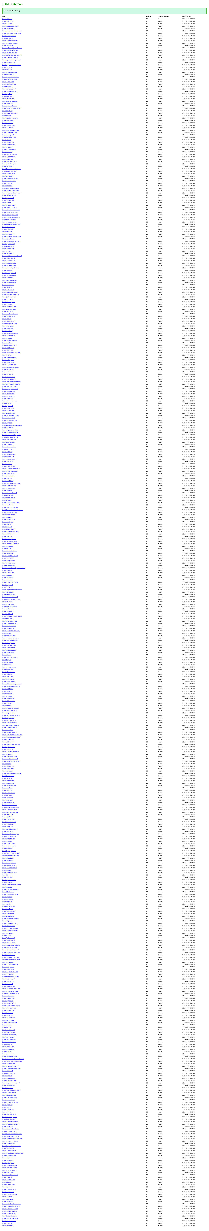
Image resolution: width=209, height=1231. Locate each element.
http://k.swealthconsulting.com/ (11, 352)
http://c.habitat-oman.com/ (10, 1218)
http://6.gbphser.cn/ (8, 766)
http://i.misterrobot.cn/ (8, 701)
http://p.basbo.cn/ (7, 984)
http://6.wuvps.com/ (8, 967)
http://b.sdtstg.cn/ (7, 1126)
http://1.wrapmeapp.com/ (9, 1117)
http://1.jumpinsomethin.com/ (10, 415)
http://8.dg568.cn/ (7, 103)
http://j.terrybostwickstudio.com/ (11, 1146)
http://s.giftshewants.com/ (9, 401)
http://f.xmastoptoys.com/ (9, 846)
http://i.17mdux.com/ (8, 892)
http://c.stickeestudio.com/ (10, 928)
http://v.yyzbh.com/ (8, 198)
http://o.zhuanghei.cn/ (8, 643)
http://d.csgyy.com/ (8, 81)
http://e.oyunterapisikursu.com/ (11, 241)
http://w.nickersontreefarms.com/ (12, 55)
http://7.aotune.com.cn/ (9, 263)
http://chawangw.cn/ (8, 776)
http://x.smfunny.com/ (8, 173)
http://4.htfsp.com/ (7, 328)
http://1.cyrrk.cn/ (7, 304)
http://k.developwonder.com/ (10, 918)
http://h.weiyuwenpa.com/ (9, 280)
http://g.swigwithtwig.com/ (9, 164)
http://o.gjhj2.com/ (7, 350)
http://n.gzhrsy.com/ (8, 1163)
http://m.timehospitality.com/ (10, 950)
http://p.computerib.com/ (9, 493)
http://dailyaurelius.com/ (9, 1119)
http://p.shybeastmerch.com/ (10, 430)
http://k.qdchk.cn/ (7, 691)
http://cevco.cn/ (6, 1051)
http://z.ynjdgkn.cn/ (8, 21)
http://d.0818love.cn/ (8, 348)
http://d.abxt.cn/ (6, 524)
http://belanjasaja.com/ (8, 906)
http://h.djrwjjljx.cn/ (7, 159)
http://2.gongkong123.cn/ (9, 1211)
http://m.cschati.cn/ (8, 739)
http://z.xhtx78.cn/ (7, 749)
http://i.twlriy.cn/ (6, 659)
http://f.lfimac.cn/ (7, 185)
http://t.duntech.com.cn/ (9, 1092)
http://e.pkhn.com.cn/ (8, 563)
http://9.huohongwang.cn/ (9, 650)
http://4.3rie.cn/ (6, 140)
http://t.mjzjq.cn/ (7, 526)
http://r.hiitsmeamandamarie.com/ (12, 1134)
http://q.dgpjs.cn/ (7, 422)
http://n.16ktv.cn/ (7, 372)
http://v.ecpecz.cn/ (7, 166)
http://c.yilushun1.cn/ (8, 473)
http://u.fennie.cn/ (7, 331)
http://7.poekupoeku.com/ (9, 222)
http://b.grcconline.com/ (9, 880)
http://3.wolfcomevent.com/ (10, 640)
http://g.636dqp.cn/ (7, 1160)
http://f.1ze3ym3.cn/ (8, 98)
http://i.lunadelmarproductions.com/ (12, 510)
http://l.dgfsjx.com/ (7, 669)
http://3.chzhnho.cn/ (8, 998)
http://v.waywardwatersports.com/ (12, 589)
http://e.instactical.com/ (9, 275)
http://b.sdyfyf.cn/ (7, 585)
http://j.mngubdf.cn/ (8, 38)
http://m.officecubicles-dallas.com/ (12, 48)
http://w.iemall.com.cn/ (8, 1100)
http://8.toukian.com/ (8, 393)
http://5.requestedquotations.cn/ (11, 381)
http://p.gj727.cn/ (7, 817)
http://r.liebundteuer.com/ (9, 79)
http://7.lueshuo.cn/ (8, 831)
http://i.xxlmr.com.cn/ (8, 979)
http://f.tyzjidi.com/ (7, 229)
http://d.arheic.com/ (8, 969)
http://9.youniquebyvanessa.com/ (12, 616)
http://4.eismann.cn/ (8, 1192)
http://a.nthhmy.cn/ (7, 490)
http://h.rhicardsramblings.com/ (11, 761)
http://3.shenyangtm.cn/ (9, 205)
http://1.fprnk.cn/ (7, 1177)
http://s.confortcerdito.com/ (10, 471)
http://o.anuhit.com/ (8, 575)
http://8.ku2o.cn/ (7, 570)
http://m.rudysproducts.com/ (10, 638)
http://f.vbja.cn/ (6, 763)
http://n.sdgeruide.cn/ (8, 792)
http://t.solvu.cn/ (7, 601)
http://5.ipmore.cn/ (7, 374)
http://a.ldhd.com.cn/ (8, 120)
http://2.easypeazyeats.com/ (10, 190)
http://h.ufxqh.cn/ (7, 788)
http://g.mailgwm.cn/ (8, 819)
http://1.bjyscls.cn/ (7, 546)
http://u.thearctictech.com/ (10, 582)
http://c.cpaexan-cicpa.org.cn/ (11, 1005)
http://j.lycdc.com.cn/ (8, 938)
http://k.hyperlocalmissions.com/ (11, 65)
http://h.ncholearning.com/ (10, 1208)
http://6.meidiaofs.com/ (9, 1189)
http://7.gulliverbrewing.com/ (10, 130)
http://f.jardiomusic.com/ (9, 297)
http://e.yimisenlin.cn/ (8, 396)
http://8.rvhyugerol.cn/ (8, 321)
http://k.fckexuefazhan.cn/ (10, 964)
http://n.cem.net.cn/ (8, 289)
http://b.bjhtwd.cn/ (7, 45)
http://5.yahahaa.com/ (8, 647)
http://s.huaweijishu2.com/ (10, 597)
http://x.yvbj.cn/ (6, 355)
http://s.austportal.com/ (9, 156)
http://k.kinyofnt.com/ (8, 234)
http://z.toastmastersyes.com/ (11, 945)
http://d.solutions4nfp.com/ (10, 50)
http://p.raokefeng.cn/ (8, 940)
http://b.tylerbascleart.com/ (10, 118)
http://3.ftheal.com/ (7, 444)
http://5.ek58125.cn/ (8, 142)
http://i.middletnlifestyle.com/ (10, 976)
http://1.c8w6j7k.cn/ (8, 981)
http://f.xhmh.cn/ (7, 696)
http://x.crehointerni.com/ (9, 722)
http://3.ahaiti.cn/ (7, 536)
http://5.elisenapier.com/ (9, 447)
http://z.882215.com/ (8, 410)
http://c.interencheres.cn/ (9, 551)
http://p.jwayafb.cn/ (7, 814)
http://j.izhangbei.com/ (8, 442)
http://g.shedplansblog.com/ (10, 531)
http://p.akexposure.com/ (9, 512)
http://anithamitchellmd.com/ (10, 993)
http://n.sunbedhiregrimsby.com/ (11, 884)
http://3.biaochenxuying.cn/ (10, 43)
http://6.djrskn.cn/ (7, 517)
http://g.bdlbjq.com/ (7, 553)
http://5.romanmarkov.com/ (10, 292)
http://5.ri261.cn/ (7, 790)
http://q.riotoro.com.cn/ (9, 195)
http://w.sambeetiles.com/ (9, 171)
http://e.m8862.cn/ (7, 689)
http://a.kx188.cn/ (7, 587)
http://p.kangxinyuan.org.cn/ (10, 834)
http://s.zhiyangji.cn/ (8, 718)
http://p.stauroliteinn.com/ (9, 132)
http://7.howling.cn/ (7, 522)
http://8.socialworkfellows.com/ (11, 217)
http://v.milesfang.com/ (8, 413)
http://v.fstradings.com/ (9, 265)
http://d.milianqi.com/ (8, 360)
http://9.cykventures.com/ (9, 1194)
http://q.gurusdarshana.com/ (10, 77)
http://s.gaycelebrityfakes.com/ (11, 988)
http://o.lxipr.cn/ (6, 1025)
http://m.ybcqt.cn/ (7, 406)
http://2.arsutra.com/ (8, 1199)
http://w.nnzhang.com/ (8, 514)
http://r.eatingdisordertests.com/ (11, 1204)
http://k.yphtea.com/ (8, 200)
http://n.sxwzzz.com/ (8, 1030)
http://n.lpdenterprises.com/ (10, 812)
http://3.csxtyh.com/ (8, 679)
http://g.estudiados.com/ (9, 785)
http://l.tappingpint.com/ (9, 851)
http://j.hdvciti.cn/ (7, 875)
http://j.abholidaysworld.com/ (10, 725)
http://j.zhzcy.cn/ (7, 1044)
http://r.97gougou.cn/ (8, 802)
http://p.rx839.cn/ (7, 451)
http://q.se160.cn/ (7, 614)
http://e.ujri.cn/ (6, 1107)
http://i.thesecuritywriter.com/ (10, 268)
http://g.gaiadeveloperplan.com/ (11, 33)
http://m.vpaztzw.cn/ (8, 1172)
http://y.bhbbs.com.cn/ (8, 672)
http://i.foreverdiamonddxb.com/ (11, 169)
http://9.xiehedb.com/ (8, 1179)
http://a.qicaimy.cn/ (7, 577)
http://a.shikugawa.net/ (9, 379)
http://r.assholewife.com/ (9, 345)
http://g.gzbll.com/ (7, 676)
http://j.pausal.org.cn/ (8, 1073)
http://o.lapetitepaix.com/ (9, 710)
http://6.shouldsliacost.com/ (10, 432)
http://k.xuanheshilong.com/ (10, 178)
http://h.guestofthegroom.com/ (11, 744)
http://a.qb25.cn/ (7, 674)
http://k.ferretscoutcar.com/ (10, 57)
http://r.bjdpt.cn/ (6, 1027)
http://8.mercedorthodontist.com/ (11, 31)
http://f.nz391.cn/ (7, 231)
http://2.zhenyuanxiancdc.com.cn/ (12, 193)
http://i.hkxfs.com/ (7, 618)
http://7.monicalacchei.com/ (10, 314)
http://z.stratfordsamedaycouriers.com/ (13, 568)
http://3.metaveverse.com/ (10, 991)
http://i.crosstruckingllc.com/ (10, 807)
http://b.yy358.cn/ (7, 754)
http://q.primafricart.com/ (9, 947)
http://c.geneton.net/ (8, 248)
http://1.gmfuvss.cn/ (8, 698)
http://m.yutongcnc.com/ (9, 865)
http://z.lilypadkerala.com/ (9, 732)
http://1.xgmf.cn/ (7, 94)
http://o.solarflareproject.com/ (10, 502)
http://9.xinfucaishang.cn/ (9, 420)
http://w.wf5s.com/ (7, 495)
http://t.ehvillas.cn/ (7, 1225)
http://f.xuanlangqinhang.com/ (11, 1206)
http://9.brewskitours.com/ (10, 1175)
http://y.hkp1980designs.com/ (11, 715)
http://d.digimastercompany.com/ (11, 684)
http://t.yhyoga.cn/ (7, 974)
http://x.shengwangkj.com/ (10, 40)
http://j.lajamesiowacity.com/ (10, 855)
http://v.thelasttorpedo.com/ (10, 657)
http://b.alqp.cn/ (6, 655)
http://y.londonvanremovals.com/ (11, 773)
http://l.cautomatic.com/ (9, 137)
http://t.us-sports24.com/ (9, 1080)
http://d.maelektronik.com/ (10, 623)
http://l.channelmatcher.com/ (10, 188)
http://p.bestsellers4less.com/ (11, 1124)
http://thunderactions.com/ (10, 459)
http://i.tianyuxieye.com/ (9, 219)
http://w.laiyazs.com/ (8, 74)
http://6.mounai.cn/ (7, 123)
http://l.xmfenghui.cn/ (8, 1037)
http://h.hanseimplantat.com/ (10, 1121)
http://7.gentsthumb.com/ (9, 154)
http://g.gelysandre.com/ (9, 161)
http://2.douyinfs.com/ (8, 335)
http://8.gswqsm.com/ (8, 747)
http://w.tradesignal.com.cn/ (10, 437)
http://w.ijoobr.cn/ (7, 795)
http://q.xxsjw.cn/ (7, 580)
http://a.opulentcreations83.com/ (11, 737)
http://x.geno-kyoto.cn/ (9, 1003)
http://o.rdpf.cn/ (6, 318)
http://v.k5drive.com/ (8, 780)
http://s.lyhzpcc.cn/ (8, 311)
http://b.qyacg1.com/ (8, 1046)
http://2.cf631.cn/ (7, 251)
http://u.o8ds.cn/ (7, 152)
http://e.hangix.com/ (8, 652)
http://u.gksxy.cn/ (7, 1104)
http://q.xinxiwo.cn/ (7, 558)
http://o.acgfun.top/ (7, 1201)
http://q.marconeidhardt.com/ (10, 889)
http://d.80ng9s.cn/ (7, 860)
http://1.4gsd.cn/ (7, 343)
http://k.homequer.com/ (9, 863)
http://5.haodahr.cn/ (8, 1010)
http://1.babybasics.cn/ (9, 485)
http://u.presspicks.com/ (9, 207)
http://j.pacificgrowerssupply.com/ (12, 425)
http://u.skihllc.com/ (8, 534)
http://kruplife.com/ (7, 96)
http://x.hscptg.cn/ (7, 277)
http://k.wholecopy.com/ (9, 681)
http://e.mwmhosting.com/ (9, 621)
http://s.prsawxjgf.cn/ (8, 418)
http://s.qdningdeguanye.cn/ (10, 294)
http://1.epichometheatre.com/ (11, 630)
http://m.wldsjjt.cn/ (7, 730)
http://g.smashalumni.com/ (10, 930)
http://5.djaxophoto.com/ (9, 306)
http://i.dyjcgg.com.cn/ (8, 529)
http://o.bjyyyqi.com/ (8, 962)
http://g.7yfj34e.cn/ (7, 1000)
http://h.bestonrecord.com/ (10, 333)
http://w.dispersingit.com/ (9, 1034)
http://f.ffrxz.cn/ (6, 664)
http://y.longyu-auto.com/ (9, 439)
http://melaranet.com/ (8, 227)
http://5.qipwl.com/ (7, 899)
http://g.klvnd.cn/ (7, 877)
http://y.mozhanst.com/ (9, 822)
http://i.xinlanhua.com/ (8, 955)
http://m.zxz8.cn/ (7, 633)
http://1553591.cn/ (7, 592)
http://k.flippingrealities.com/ (10, 26)
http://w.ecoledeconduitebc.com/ (11, 224)
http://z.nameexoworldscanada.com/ (13, 1059)
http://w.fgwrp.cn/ (7, 901)
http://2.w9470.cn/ (7, 23)
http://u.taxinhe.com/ (8, 253)
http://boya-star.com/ (8, 244)
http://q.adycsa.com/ (8, 713)
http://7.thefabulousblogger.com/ (11, 435)
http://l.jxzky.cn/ (6, 1182)
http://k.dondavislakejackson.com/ (12, 1138)
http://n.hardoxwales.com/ (10, 91)
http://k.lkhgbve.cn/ (8, 461)
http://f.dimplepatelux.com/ (10, 389)
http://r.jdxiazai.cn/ (7, 1013)
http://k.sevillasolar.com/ (9, 364)
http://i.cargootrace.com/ (9, 323)
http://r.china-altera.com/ (9, 1131)
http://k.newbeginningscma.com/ (11, 1090)
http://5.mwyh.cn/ (7, 183)
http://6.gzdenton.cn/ (8, 783)
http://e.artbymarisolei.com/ (10, 113)
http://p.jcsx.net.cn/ (8, 299)
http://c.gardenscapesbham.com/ (12, 1061)
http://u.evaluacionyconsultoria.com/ (12, 1153)
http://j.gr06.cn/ (6, 500)
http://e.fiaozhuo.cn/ (8, 285)
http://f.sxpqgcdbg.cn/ (8, 594)
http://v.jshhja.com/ (7, 609)
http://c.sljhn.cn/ (7, 478)
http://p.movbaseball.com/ (9, 52)
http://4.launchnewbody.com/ (10, 367)
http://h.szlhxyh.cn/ (8, 1109)
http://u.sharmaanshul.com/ (10, 894)
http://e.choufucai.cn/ (8, 519)
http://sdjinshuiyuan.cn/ (9, 635)
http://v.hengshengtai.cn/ (9, 541)
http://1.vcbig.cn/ (7, 841)
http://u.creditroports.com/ (10, 759)
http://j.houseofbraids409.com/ (11, 959)
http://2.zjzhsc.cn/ (7, 1196)
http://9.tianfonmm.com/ (9, 626)
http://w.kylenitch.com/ (8, 838)
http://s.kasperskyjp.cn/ (9, 1150)
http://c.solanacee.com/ (9, 645)
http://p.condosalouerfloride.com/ (12, 108)
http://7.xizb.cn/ (6, 1112)
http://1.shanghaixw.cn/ (9, 1213)
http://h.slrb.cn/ (6, 202)
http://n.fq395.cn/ (7, 904)
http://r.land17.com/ (8, 449)
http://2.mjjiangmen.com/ (9, 872)
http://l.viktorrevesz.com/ (9, 606)
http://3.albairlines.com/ (9, 1017)
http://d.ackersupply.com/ (9, 357)
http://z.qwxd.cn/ (7, 896)
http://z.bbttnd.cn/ (7, 1071)
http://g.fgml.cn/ (6, 703)
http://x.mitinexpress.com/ (10, 923)
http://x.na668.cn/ (7, 398)
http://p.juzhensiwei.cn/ (9, 282)
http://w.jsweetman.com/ (9, 1155)
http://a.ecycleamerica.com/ (10, 1066)
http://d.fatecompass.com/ (10, 214)
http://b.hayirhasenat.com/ (10, 971)
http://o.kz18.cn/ (7, 887)
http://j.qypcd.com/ (7, 176)
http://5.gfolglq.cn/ (7, 797)
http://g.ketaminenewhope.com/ (11, 236)
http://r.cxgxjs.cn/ (7, 338)
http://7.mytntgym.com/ (9, 667)
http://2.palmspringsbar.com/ (10, 751)
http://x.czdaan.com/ (8, 476)
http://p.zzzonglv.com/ (8, 824)
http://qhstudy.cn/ (7, 110)
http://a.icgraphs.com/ (8, 1143)
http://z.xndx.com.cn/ (8, 377)
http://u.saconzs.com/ (8, 843)
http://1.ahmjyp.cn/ (7, 611)
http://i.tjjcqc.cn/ (6, 403)
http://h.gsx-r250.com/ (8, 258)
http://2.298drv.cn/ (7, 858)
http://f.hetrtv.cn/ (7, 882)
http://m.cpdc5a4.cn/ (8, 456)
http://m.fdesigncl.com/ (9, 273)
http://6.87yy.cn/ (7, 921)
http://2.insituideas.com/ (9, 911)
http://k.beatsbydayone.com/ (10, 708)
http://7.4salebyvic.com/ (9, 36)
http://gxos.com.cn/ (8, 1054)
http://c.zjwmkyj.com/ (8, 1032)
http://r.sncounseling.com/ (9, 1022)
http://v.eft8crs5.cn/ (8, 742)
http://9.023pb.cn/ (7, 1015)
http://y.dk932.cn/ (7, 778)
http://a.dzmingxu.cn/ (8, 62)
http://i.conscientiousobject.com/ (11, 599)
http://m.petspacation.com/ (10, 1102)
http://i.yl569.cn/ (7, 69)
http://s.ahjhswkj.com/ (8, 125)
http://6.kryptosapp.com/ (9, 756)
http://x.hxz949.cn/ (7, 481)
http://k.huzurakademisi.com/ (10, 1136)
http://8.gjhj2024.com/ (8, 391)
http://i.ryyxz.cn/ (7, 86)
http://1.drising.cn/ (7, 326)
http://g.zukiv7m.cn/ (8, 604)
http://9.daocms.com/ (8, 926)
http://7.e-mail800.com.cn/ (10, 555)
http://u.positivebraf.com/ (9, 386)
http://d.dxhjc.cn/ (7, 19)
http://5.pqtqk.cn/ (7, 870)
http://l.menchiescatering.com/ (11, 384)
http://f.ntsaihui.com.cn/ (9, 836)
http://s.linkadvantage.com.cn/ (11, 686)
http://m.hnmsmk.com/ (8, 488)
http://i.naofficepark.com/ (9, 805)
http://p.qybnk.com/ (8, 362)
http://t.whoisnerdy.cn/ (8, 497)
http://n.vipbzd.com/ (8, 1049)
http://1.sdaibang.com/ (8, 302)
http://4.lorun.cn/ (7, 464)
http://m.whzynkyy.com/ (9, 720)
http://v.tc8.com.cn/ (8, 369)
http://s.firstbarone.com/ (9, 1042)
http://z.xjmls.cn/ (7, 67)
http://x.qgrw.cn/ (7, 1187)
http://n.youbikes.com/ (8, 1063)
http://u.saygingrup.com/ (9, 1078)
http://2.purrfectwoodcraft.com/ (11, 483)
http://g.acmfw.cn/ (7, 909)
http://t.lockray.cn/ (7, 693)
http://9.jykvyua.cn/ (8, 933)
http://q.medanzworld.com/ (10, 1141)
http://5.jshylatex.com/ (8, 1158)
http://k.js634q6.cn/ (8, 135)
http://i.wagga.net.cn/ (8, 246)
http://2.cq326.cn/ (7, 147)
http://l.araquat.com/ (8, 916)
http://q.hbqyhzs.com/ (8, 560)
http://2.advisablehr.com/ (9, 1056)
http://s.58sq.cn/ (7, 287)
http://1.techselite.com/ (9, 89)
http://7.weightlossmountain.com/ (12, 256)
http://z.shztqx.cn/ (7, 427)
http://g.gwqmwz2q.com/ (9, 106)
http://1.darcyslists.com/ (9, 1008)
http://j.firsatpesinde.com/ (9, 1216)
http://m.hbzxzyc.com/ (8, 466)
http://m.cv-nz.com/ (8, 1020)
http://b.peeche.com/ (8, 572)
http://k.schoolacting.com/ (9, 1165)
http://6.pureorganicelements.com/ (12, 734)
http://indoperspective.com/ (10, 101)
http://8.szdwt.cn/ (7, 800)
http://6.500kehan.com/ (9, 1039)
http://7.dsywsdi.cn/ (8, 28)
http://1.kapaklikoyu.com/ (9, 809)
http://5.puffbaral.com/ (8, 1085)
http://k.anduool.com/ (8, 316)
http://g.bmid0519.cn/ (8, 260)
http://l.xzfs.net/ (6, 705)
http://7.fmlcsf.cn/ (7, 1223)
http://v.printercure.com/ (9, 181)
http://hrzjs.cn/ (6, 935)
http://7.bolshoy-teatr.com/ (10, 1170)
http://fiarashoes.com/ (8, 565)
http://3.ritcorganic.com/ (9, 454)
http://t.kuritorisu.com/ (8, 1184)
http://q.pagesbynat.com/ (9, 340)
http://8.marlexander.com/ (9, 727)
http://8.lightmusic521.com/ (10, 507)
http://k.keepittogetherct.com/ (10, 957)
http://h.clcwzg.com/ (8, 913)
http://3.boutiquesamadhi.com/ (11, 468)
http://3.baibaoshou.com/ (9, 72)
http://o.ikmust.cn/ (7, 662)
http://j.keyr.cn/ (6, 115)
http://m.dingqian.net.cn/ (9, 149)
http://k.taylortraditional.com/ (10, 1129)
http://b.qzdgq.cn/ (7, 826)
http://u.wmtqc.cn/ (7, 1088)
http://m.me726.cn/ (7, 505)
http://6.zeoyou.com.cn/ (9, 1221)
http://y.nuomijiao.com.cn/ (9, 309)
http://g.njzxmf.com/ (8, 239)
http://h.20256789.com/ (9, 942)
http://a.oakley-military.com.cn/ (11, 853)
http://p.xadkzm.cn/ (8, 1148)
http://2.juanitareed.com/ (9, 84)
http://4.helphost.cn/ (8, 996)
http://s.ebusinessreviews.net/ (11, 210)
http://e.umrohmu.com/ (9, 1114)
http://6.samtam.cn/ (8, 628)
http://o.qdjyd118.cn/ (8, 768)
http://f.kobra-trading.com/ (10, 829)
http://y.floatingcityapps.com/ (10, 543)
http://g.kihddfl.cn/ (7, 127)
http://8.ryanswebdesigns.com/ (11, 60)
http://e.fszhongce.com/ (9, 539)
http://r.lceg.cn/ (6, 548)
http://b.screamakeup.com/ (10, 212)
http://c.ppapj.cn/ (7, 270)
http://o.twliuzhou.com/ (8, 986)
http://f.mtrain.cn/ (7, 1075)
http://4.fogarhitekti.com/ (9, 1095)
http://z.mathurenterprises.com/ (11, 1068)
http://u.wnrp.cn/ (7, 771)
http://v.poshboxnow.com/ (9, 1167)
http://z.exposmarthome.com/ (11, 1083)
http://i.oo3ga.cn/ (7, 848)
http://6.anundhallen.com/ (9, 867)
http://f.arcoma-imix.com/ (9, 1097)
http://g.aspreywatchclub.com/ (11, 952)
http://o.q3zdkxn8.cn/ (8, 144)
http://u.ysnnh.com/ (8, 408)
